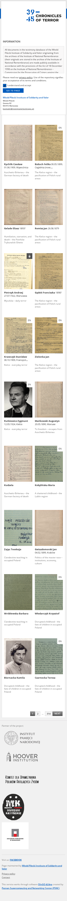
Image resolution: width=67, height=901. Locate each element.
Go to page (13, 90)
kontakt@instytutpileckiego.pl (18, 109)
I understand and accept (19, 85)
